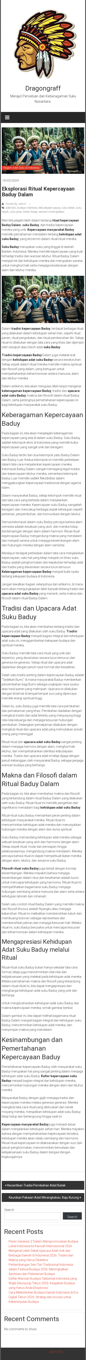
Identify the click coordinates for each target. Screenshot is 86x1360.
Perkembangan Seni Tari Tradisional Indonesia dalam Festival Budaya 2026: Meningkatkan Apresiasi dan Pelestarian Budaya (41, 1269)
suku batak (68, 207)
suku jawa (16, 211)
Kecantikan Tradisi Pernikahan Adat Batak (36, 1185)
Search (9, 1210)
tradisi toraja (30, 211)
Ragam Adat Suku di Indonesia (21, 167)
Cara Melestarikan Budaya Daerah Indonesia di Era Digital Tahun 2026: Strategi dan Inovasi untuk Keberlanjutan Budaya (43, 1297)
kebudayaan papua (49, 207)
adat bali (11, 207)
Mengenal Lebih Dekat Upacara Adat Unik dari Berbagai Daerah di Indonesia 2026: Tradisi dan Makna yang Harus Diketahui (41, 1255)
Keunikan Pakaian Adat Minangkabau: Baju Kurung (44, 1197)
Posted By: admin (16, 203)
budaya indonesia (27, 207)
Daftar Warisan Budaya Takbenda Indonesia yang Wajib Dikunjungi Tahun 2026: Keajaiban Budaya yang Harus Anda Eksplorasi (43, 1283)
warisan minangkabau (51, 211)
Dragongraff (43, 88)
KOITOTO (56, 1352)
